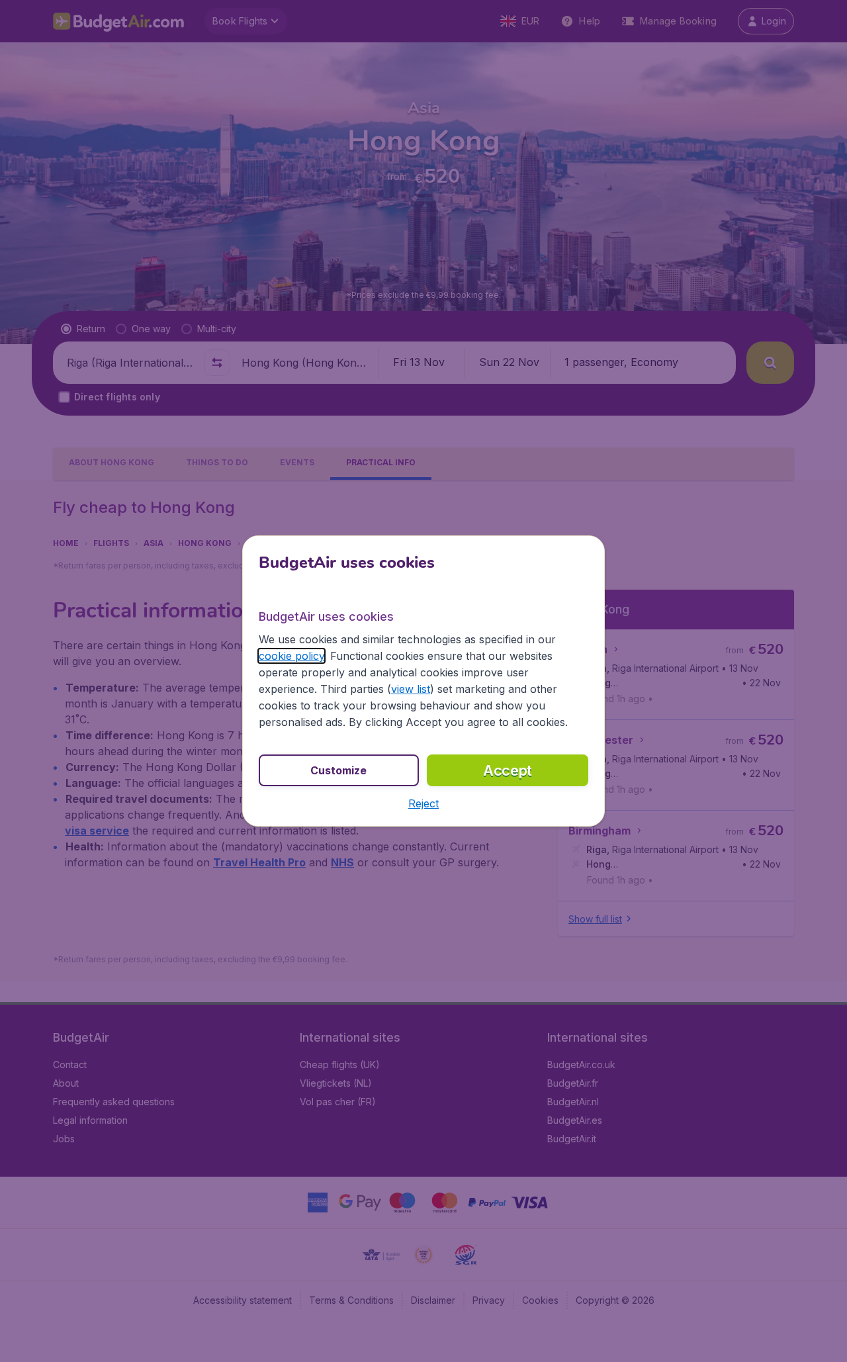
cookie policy (291, 655)
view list (410, 689)
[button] (423, 803)
